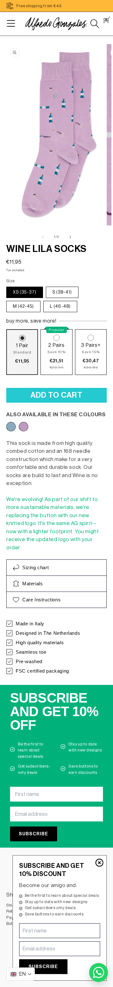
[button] (11, 24)
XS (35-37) (24, 292)
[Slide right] (70, 237)
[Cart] (106, 20)
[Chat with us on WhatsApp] (98, 972)
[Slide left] (43, 237)
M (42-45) (23, 306)
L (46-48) (60, 306)
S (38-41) (62, 292)
